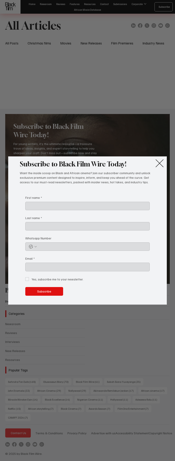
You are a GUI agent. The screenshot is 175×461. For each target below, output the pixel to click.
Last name (33, 218)
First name (33, 197)
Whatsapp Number (38, 238)
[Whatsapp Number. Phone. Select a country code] (32, 246)
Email (30, 258)
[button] (159, 163)
